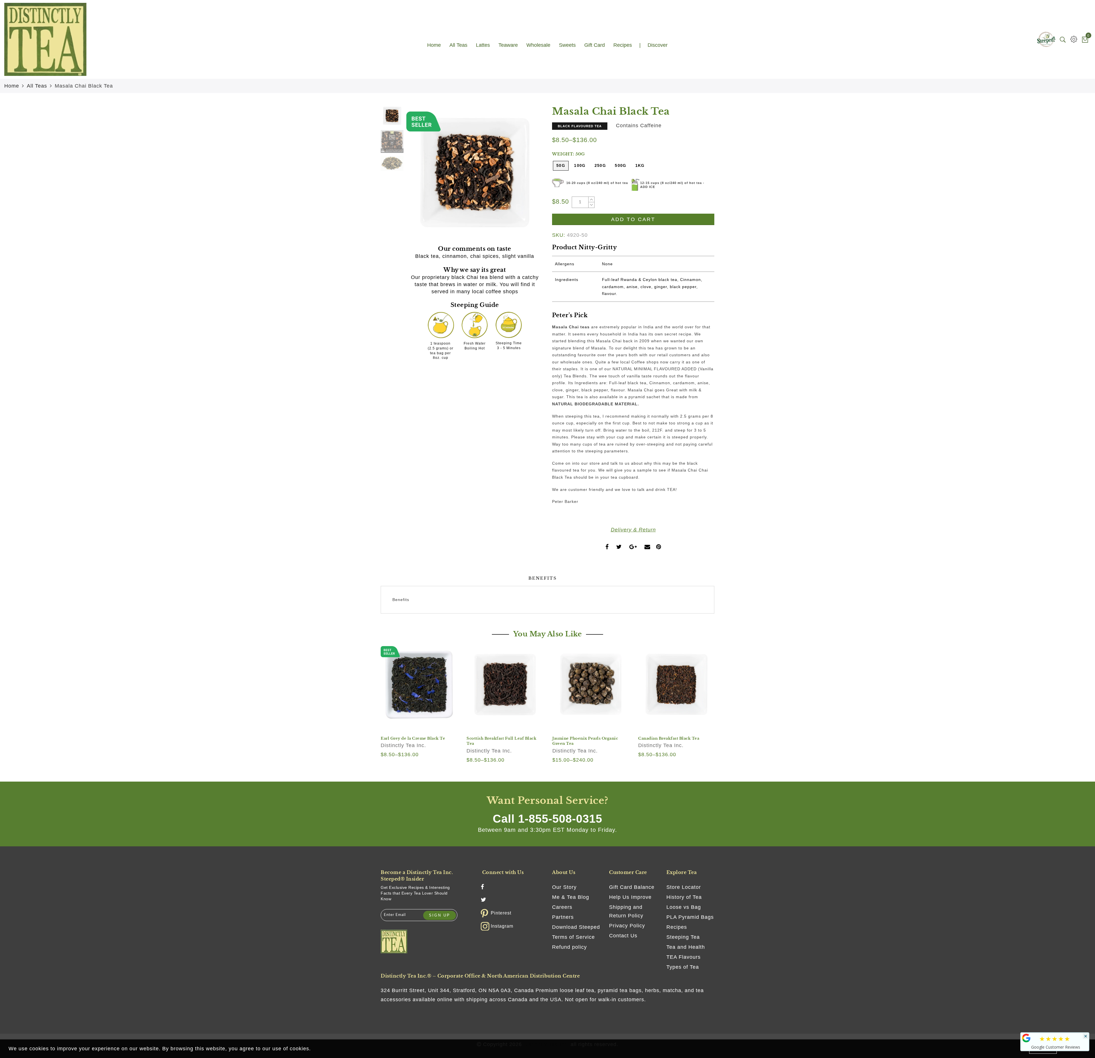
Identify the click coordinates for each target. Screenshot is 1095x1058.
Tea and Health (685, 947)
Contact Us (623, 935)
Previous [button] (416, 176)
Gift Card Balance (631, 887)
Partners (563, 917)
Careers (562, 907)
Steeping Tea (683, 937)
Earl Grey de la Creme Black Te (413, 738)
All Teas (37, 86)
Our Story (564, 887)
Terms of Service (573, 937)
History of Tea (684, 897)
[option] (474, 172)
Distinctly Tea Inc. (403, 745)
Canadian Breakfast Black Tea (668, 738)
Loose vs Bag (683, 907)
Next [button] (525, 176)
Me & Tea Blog (570, 897)
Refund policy (569, 947)
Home (11, 86)
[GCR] (1026, 1038)
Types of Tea (682, 967)
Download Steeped (576, 927)
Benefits (542, 578)
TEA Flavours (683, 957)
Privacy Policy (627, 925)
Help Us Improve (630, 897)
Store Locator (683, 887)
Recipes (676, 927)
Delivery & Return (633, 530)
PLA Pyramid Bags (690, 917)
